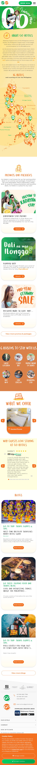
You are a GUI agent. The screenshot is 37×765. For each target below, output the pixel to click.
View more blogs (18, 673)
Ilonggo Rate (9, 263)
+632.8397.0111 (20, 698)
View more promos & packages (18, 334)
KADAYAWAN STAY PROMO (15, 216)
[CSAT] (32, 576)
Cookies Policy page (16, 749)
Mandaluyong (31, 105)
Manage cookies (19, 756)
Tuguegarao (26, 88)
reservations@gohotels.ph (24, 704)
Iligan (9, 135)
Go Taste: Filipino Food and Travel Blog (17, 584)
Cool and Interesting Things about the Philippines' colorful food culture (17, 590)
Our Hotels (5, 720)
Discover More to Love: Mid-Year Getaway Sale (17, 311)
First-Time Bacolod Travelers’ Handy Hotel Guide (18, 533)
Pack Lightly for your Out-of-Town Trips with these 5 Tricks (17, 647)
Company (4, 725)
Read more (18, 547)
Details (18, 229)
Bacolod (8, 122)
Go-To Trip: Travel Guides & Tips (17, 527)
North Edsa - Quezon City (28, 95)
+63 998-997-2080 (21, 696)
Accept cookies (19, 761)
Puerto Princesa (5, 129)
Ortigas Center (26, 100)
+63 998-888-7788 (22, 694)
